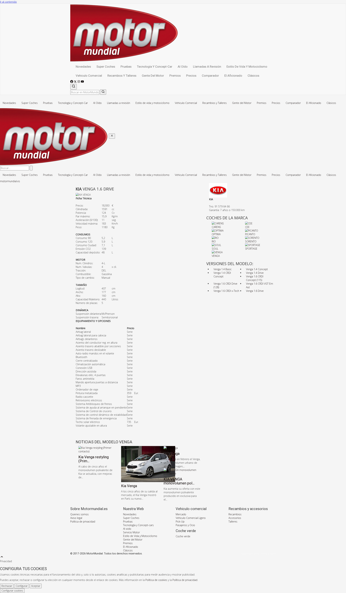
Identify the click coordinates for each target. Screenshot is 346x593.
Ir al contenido (8, 1)
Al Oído (183, 66)
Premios (175, 75)
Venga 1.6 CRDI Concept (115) (254, 278)
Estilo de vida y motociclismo (247, 66)
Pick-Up (180, 521)
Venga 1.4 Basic (223, 269)
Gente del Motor (153, 75)
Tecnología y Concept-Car (154, 66)
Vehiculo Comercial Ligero (191, 518)
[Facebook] (72, 82)
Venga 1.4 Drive (255, 272)
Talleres (233, 521)
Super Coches (105, 66)
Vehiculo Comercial (89, 75)
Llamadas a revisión (207, 66)
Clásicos (253, 75)
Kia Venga (129, 486)
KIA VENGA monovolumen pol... (179, 481)
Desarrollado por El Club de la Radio (258, 553)
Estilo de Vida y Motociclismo (140, 536)
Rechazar (6, 586)
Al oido (127, 528)
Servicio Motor (131, 532)
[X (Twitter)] (75, 82)
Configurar (22, 586)
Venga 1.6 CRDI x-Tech (226, 291)
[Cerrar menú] (112, 136)
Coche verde (183, 536)
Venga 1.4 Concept (257, 269)
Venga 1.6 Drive (255, 291)
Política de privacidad (82, 521)
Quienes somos (79, 514)
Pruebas (126, 66)
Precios (191, 75)
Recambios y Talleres (121, 75)
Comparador (210, 75)
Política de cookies (156, 580)
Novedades (83, 66)
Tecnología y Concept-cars (138, 525)
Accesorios (235, 518)
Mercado (181, 514)
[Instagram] (79, 82)
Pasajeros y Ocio (185, 525)
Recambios (235, 514)
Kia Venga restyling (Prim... (93, 459)
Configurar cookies (12, 590)
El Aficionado (233, 75)
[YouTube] (82, 82)
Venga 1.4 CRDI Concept (222, 274)
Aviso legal (76, 518)
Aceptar (35, 586)
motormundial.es (10, 181)
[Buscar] (73, 86)
